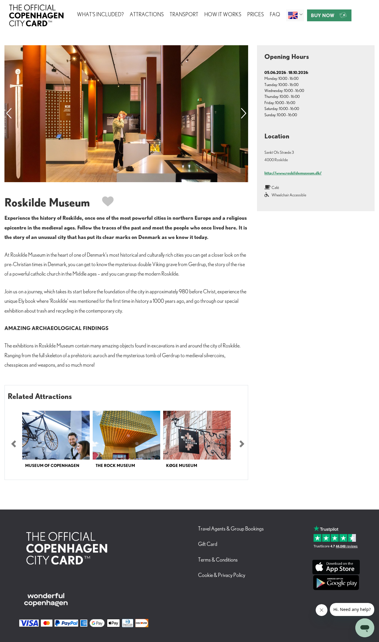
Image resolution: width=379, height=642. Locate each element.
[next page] (243, 113)
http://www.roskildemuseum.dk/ (293, 173)
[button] (14, 444)
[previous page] (8, 113)
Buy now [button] (322, 15)
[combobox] (295, 15)
